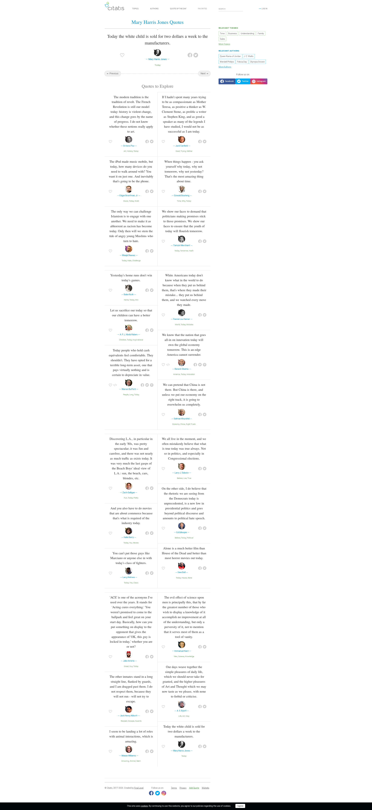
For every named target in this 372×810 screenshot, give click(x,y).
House (184, 578)
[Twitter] (157, 793)
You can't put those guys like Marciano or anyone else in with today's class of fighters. (131, 558)
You (130, 543)
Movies (136, 543)
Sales (222, 39)
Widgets (205, 788)
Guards (138, 721)
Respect (124, 721)
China (182, 424)
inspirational (138, 340)
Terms (174, 788)
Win (136, 300)
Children (122, 340)
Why (183, 201)
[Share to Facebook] (190, 55)
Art (125, 151)
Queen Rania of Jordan (230, 56)
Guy (131, 666)
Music (125, 201)
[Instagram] (163, 793)
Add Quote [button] (194, 788)
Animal (133, 761)
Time (179, 201)
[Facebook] (151, 793)
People (125, 395)
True (189, 478)
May (187, 716)
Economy (175, 424)
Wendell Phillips (227, 62)
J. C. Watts (248, 56)
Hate (129, 260)
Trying (183, 151)
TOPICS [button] (135, 9)
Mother (189, 151)
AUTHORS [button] (154, 9)
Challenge (136, 260)
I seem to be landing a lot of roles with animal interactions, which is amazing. (131, 736)
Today (158, 65)
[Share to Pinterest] (151, 385)
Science (181, 656)
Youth (191, 251)
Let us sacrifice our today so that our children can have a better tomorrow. (131, 315)
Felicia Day (242, 62)
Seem (138, 761)
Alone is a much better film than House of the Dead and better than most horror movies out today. (184, 553)
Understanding (247, 33)
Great (126, 666)
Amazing (125, 761)
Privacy (183, 788)
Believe (180, 478)
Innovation (191, 374)
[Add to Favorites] (122, 55)
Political (190, 538)
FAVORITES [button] (202, 9)
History (130, 151)
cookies (144, 806)
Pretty (136, 498)
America (176, 374)
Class (135, 583)
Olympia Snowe (257, 62)
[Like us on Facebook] (227, 81)
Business (232, 33)
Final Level (138, 788)
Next (203, 73)
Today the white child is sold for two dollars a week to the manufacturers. (184, 731)
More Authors (225, 67)
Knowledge (189, 656)
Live (185, 478)
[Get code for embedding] (115, 385)
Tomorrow (184, 251)
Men (175, 656)
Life (180, 716)
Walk (137, 201)
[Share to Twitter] (195, 55)
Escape (131, 721)
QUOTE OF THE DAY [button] (178, 9)
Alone (190, 578)
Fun (125, 498)
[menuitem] (174, 788)
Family (261, 33)
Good (178, 151)
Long (131, 395)
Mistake (189, 324)
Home (126, 300)
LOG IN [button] (264, 9)
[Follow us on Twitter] (242, 81)
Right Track (191, 424)
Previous (114, 73)
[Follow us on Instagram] (258, 81)
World (177, 324)
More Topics (224, 44)
